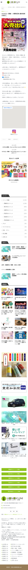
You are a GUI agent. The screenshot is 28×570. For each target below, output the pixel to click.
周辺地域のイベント (15, 220)
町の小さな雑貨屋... (14, 180)
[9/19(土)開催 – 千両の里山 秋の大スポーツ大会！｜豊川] (7, 305)
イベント (4, 139)
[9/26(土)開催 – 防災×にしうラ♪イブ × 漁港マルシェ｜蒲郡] (21, 335)
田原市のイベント (15, 213)
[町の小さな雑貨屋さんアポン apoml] (14, 169)
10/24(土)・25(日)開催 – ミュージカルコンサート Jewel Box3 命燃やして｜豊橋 (20, 313)
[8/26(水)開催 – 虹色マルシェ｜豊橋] (7, 335)
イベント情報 (15, 200)
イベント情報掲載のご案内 (8, 269)
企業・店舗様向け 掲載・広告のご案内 (11, 265)
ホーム (2, 7)
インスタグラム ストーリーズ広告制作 (19, 256)
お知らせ (15, 236)
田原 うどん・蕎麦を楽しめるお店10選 (20, 328)
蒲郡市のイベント (15, 210)
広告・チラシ (15, 230)
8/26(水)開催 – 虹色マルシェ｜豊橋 (7, 341)
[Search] (26, 2)
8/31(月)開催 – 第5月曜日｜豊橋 (6, 328)
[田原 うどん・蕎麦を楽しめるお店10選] (21, 322)
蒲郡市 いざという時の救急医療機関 (19, 274)
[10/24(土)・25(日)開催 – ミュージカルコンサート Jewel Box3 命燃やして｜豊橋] (21, 305)
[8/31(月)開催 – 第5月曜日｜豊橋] (7, 322)
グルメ (15, 223)
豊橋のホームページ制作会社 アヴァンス (13, 514)
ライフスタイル (15, 226)
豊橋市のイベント (15, 203)
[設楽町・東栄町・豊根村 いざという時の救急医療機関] (5, 249)
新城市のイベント (15, 216)
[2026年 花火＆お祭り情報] (21, 292)
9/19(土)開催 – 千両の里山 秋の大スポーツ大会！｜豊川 (7, 312)
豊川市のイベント (15, 206)
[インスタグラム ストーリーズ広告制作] (5, 258)
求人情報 (15, 233)
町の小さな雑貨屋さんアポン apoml (7, 298)
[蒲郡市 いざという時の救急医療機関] (5, 276)
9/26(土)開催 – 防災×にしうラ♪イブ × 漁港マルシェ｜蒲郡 (20, 342)
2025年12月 (15, 139)
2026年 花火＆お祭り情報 (20, 298)
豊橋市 (9, 139)
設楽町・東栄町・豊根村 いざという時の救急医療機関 (19, 247)
